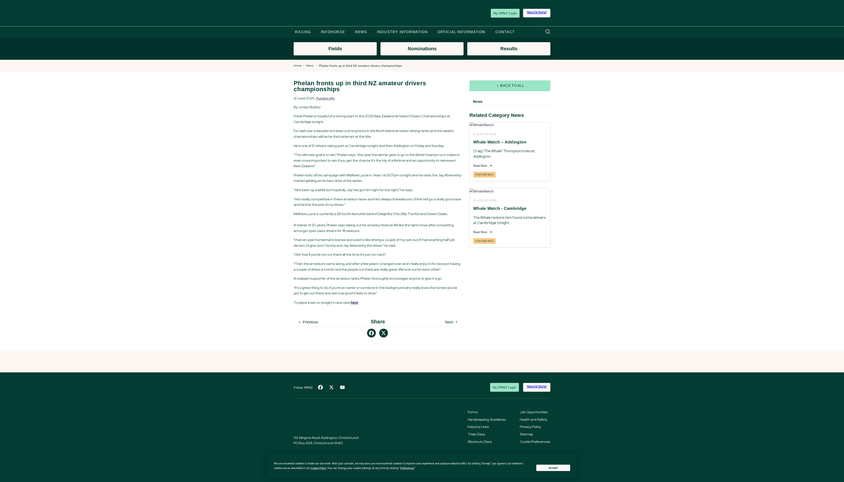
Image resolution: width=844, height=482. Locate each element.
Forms (473, 412)
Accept (553, 467)
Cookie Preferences (535, 442)
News (310, 65)
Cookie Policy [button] (318, 468)
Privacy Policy (530, 427)
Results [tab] (508, 48)
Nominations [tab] (422, 48)
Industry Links (478, 427)
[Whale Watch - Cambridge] (510, 191)
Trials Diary (476, 434)
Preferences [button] (407, 468)
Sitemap (526, 434)
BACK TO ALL (511, 85)
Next (449, 322)
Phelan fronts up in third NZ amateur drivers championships (360, 65)
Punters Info (325, 98)
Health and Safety (533, 420)
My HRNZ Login (505, 13)
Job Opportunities (534, 412)
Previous (310, 322)
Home (298, 65)
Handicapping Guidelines (487, 420)
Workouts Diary (480, 442)
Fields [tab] (335, 48)
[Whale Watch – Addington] (510, 125)
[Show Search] (547, 32)
